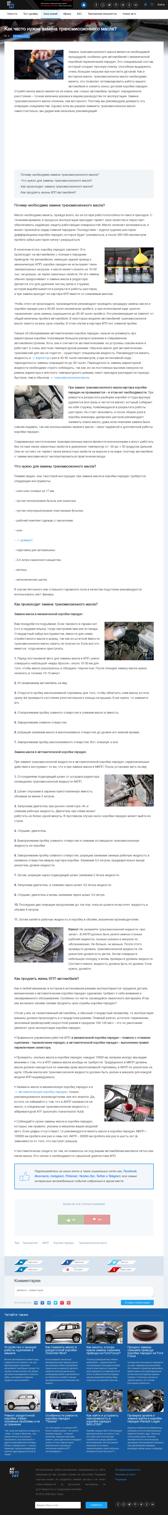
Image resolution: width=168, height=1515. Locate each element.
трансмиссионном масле (71, 377)
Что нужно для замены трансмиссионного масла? (56, 180)
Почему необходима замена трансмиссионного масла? (60, 175)
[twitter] (109, 4)
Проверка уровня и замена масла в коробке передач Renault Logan (144, 1418)
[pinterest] (116, 4)
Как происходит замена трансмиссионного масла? (57, 186)
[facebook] (96, 4)
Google (69, 1303)
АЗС (79, 14)
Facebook (129, 1171)
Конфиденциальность (128, 1470)
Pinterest (71, 1176)
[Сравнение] (145, 4)
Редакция (121, 1480)
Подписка (96, 1505)
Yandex (62, 1303)
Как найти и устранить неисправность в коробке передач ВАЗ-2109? (102, 1420)
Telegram (114, 1176)
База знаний (50, 14)
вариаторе (43, 358)
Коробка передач (64, 1243)
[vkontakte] (135, 4)
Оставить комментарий (137, 1302)
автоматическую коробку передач (42, 1092)
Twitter (100, 1176)
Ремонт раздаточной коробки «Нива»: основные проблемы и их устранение (22, 1420)
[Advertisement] (84, 142)
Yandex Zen (86, 1176)
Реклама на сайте (126, 1475)
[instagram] (102, 4)
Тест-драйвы (30, 14)
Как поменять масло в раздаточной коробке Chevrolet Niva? (61, 1350)
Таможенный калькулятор (102, 14)
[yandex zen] (129, 4)
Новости (12, 14)
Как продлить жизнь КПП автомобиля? (48, 192)
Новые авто (129, 14)
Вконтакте (41, 1176)
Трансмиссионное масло (93, 1243)
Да (74, 1219)
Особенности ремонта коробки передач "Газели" (61, 1418)
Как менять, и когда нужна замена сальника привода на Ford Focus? (103, 1350)
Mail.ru (49, 1303)
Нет (100, 1219)
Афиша (67, 14)
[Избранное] (152, 4)
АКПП (45, 1243)
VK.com (36, 1303)
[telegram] (122, 4)
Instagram (56, 1176)
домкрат (26, 540)
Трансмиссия (30, 1243)
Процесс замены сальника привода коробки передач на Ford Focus (145, 1352)
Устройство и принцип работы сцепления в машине (20, 1350)
